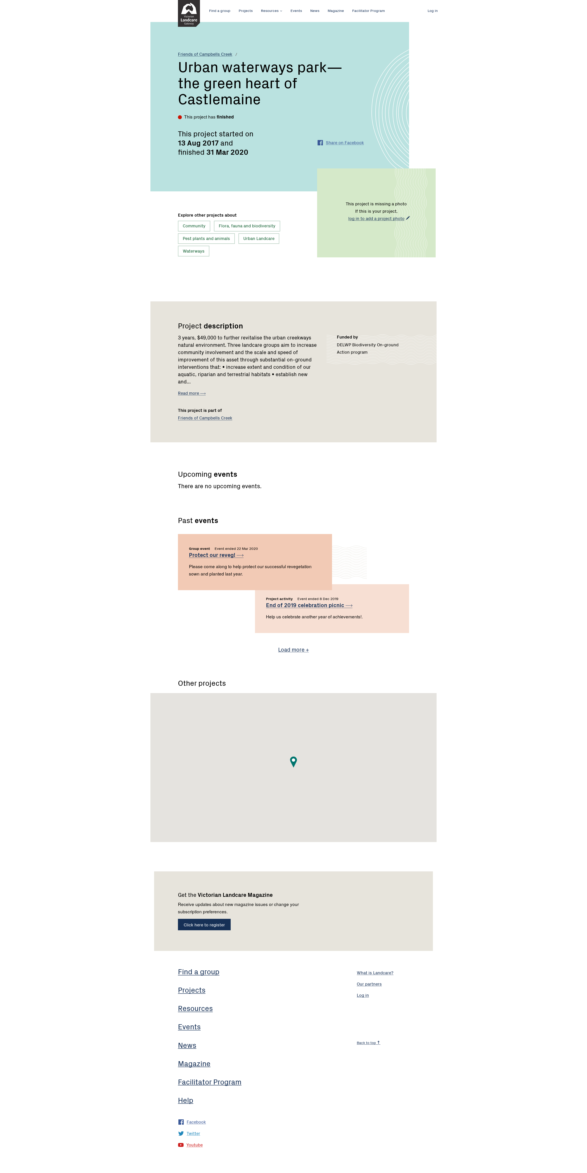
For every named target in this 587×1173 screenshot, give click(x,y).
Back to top (367, 1042)
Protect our (213, 555)
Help (185, 1100)
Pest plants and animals (206, 238)
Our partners (369, 983)
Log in (433, 10)
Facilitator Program (368, 10)
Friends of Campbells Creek (205, 54)
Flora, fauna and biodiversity (247, 225)
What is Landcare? (375, 972)
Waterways (194, 251)
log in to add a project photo (376, 218)
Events (296, 10)
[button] (293, 762)
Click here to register (204, 924)
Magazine (336, 10)
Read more (189, 393)
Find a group (219, 10)
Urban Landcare (258, 238)
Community (194, 225)
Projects (246, 10)
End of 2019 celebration (306, 605)
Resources (270, 10)
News (314, 10)
